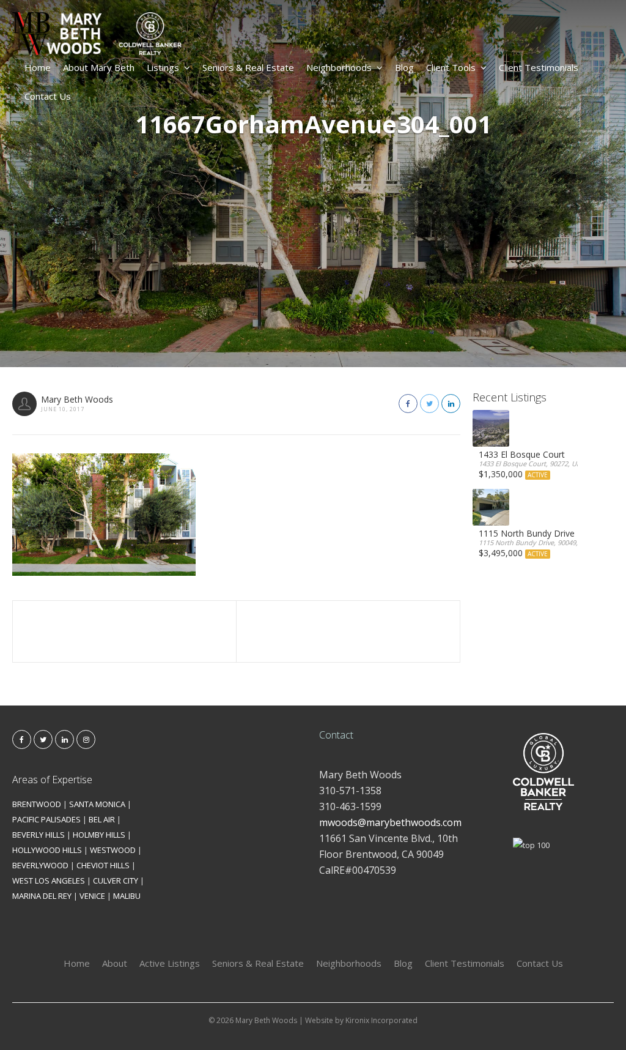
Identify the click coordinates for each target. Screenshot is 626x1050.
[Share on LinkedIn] (450, 403)
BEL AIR (102, 819)
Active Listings (169, 963)
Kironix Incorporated (381, 1020)
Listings (163, 67)
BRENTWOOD (36, 804)
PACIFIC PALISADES (46, 819)
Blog (404, 67)
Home (37, 67)
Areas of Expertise (52, 779)
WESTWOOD (113, 849)
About (114, 963)
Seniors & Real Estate (248, 67)
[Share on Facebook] (408, 403)
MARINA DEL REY (42, 895)
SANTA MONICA (97, 804)
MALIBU (127, 895)
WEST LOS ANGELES (48, 880)
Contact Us (47, 96)
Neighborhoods (339, 67)
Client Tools (451, 67)
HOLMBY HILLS (99, 834)
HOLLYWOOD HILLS (47, 849)
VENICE (92, 895)
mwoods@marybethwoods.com (390, 822)
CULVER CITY (115, 880)
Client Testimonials (538, 67)
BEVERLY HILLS (38, 834)
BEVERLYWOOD (40, 865)
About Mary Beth (98, 67)
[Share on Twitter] (429, 403)
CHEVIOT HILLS (103, 865)
